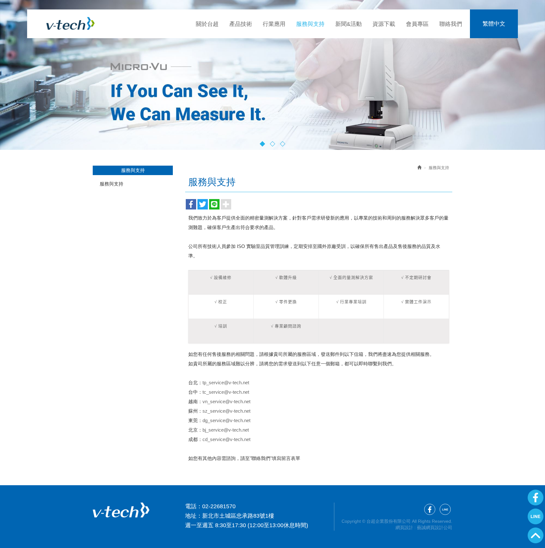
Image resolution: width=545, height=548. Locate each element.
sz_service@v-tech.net (226, 411)
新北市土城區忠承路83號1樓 (238, 516)
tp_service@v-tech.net (225, 382)
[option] (272, 75)
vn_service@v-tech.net (226, 401)
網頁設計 (404, 527)
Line (535, 516)
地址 (190, 516)
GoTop (535, 535)
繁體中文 (494, 24)
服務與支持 (111, 183)
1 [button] (262, 143)
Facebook (535, 497)
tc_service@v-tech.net (225, 392)
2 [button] (272, 143)
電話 (190, 506)
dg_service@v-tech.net (226, 420)
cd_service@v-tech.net (226, 439)
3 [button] (282, 143)
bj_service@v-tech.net (225, 430)
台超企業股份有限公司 (70, 23)
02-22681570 (219, 506)
